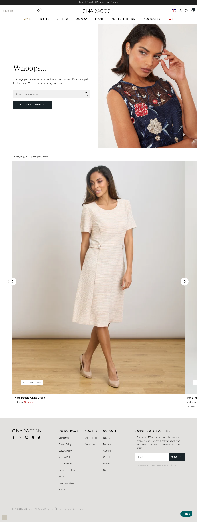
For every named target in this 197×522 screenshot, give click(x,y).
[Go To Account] (180, 10)
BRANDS (99, 19)
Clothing (107, 451)
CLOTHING (62, 19)
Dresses (107, 444)
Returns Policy (65, 457)
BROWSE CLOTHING (32, 104)
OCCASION (82, 19)
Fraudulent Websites (68, 483)
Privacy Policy (65, 444)
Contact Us (64, 438)
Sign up (177, 457)
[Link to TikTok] (39, 437)
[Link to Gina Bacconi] (98, 11)
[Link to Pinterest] (33, 437)
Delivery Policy (65, 451)
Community (90, 444)
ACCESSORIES (152, 19)
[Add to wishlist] (180, 175)
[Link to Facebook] (13, 437)
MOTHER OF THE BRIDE (124, 19)
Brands (106, 463)
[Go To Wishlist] (186, 10)
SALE (170, 19)
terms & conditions (169, 465)
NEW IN (27, 19)
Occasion (107, 457)
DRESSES (44, 19)
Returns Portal (65, 463)
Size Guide (63, 489)
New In (106, 438)
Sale (105, 470)
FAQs (61, 476)
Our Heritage (91, 438)
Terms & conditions (67, 470)
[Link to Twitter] (20, 437)
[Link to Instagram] (26, 437)
